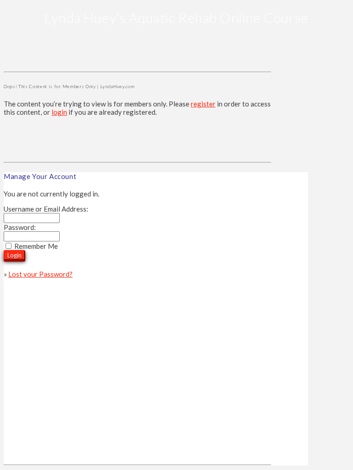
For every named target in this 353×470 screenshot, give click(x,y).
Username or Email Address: (46, 209)
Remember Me (36, 246)
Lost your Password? (40, 274)
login (59, 112)
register (203, 104)
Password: (20, 227)
